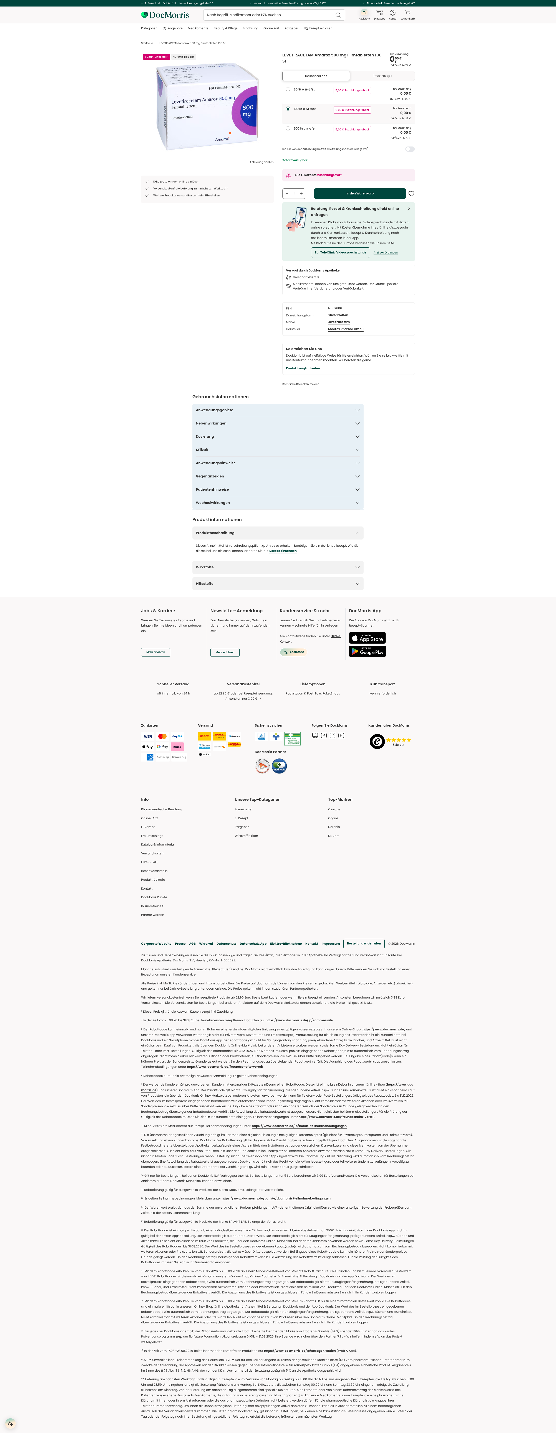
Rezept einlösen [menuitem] (321, 28)
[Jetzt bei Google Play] (380, 651)
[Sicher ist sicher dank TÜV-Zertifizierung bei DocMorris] (261, 736)
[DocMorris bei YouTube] (341, 735)
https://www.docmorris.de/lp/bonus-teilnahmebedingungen (299, 1126)
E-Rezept (148, 827)
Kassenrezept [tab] (316, 76)
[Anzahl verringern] (287, 193)
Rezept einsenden (283, 551)
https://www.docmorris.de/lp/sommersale (299, 1020)
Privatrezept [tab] (382, 76)
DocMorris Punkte (154, 897)
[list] (207, 106)
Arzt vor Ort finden (386, 252)
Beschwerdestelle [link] (154, 871)
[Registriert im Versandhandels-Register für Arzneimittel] (292, 739)
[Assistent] (10, 1423)
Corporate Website (156, 943)
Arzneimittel (243, 809)
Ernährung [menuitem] (250, 28)
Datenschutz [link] (226, 943)
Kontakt (311, 943)
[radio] (288, 89)
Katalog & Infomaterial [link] (157, 844)
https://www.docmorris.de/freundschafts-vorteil (225, 1066)
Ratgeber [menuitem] (291, 28)
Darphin (334, 827)
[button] (340, 252)
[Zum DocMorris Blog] (315, 735)
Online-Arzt (149, 818)
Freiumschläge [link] (152, 836)
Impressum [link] (331, 943)
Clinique (334, 809)
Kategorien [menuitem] (149, 28)
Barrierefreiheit (152, 906)
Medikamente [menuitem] (198, 28)
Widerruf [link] (206, 943)
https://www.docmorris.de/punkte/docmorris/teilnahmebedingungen (276, 1198)
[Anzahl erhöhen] (301, 193)
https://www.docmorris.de (383, 1029)
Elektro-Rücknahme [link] (286, 943)
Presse (180, 943)
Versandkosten (152, 853)
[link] (262, 766)
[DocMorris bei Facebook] (323, 735)
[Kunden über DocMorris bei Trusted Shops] (391, 742)
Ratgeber (242, 827)
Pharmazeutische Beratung (161, 809)
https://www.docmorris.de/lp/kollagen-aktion (300, 1350)
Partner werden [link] (152, 915)
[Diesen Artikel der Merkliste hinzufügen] (411, 193)
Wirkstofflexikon (246, 836)
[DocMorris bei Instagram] (332, 735)
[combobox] (274, 15)
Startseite (147, 43)
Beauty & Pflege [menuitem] (226, 28)
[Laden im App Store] (380, 638)
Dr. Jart (333, 836)
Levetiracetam (339, 322)
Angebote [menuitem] (175, 28)
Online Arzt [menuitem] (271, 28)
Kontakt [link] (146, 888)
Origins (333, 818)
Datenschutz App (253, 943)
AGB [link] (192, 943)
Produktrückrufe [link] (153, 879)
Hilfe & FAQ (149, 862)
